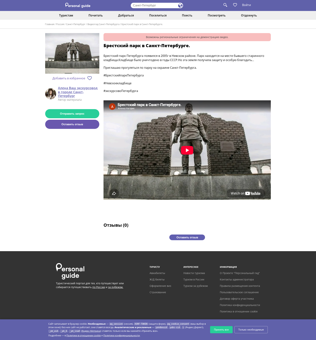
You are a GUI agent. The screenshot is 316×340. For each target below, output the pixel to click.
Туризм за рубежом (195, 286)
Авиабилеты (157, 273)
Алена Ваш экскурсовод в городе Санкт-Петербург (77, 92)
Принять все (221, 329)
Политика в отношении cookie (239, 311)
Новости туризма (194, 273)
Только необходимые (251, 329)
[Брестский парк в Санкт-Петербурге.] (72, 53)
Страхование (158, 292)
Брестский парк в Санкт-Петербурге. (142, 24)
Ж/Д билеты (157, 279)
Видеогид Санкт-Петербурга (103, 24)
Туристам (66, 15)
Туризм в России (193, 279)
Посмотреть (217, 15)
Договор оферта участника (237, 298)
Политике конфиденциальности (121, 335)
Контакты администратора (237, 279)
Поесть (187, 15)
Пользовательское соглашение (239, 292)
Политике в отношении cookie (83, 335)
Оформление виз (160, 286)
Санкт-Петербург (75, 24)
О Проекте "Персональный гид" (240, 273)
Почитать (96, 15)
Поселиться (158, 15)
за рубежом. (115, 287)
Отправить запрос (72, 113)
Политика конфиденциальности (240, 305)
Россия (60, 24)
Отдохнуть (249, 15)
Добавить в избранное (68, 78)
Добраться (126, 15)
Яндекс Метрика (91, 331)
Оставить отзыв (72, 124)
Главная (49, 24)
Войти (246, 5)
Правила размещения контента (240, 286)
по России (98, 287)
